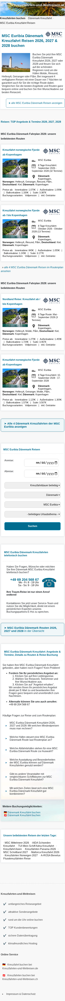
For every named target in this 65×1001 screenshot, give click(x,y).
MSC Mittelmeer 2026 (17, 842)
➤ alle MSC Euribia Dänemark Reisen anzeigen (35, 103)
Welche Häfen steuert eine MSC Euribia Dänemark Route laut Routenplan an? (32, 738)
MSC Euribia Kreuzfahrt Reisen (17, 23)
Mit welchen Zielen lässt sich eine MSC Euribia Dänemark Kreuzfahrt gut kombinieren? (32, 791)
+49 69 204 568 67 (19, 704)
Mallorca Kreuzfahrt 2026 (45, 852)
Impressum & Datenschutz (21, 994)
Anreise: (9, 460)
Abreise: (9, 471)
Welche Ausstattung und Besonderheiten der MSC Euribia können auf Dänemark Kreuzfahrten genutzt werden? (32, 762)
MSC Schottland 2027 (15, 852)
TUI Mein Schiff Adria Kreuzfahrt (36, 846)
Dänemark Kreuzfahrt (40, 18)
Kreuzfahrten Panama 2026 (40, 849)
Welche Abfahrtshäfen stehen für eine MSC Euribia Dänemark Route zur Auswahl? (34, 750)
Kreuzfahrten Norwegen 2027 (21, 855)
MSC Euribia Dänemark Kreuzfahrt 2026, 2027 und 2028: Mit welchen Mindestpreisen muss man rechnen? (34, 725)
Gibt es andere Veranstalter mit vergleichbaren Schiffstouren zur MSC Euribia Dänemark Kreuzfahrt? (31, 777)
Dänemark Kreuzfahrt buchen (24, 812)
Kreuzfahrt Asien (12, 849)
